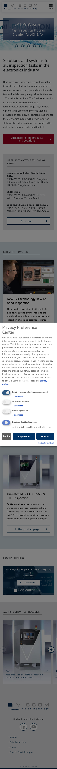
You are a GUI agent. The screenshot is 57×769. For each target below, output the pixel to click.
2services (17, 396)
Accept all (45, 436)
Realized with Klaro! (46, 443)
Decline (6, 436)
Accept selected (24, 436)
